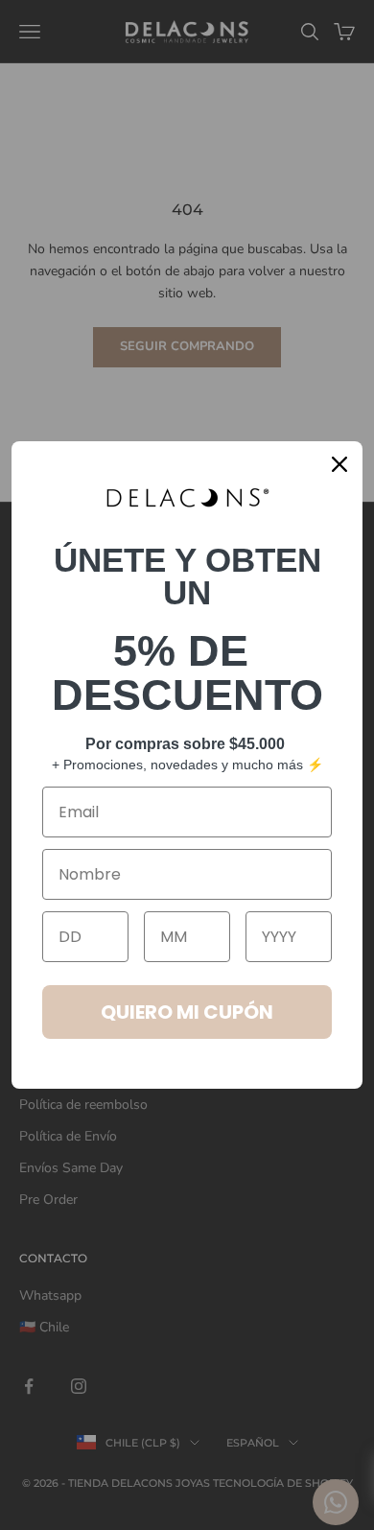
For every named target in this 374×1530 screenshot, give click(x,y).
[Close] (339, 464)
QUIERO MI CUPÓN (187, 1012)
